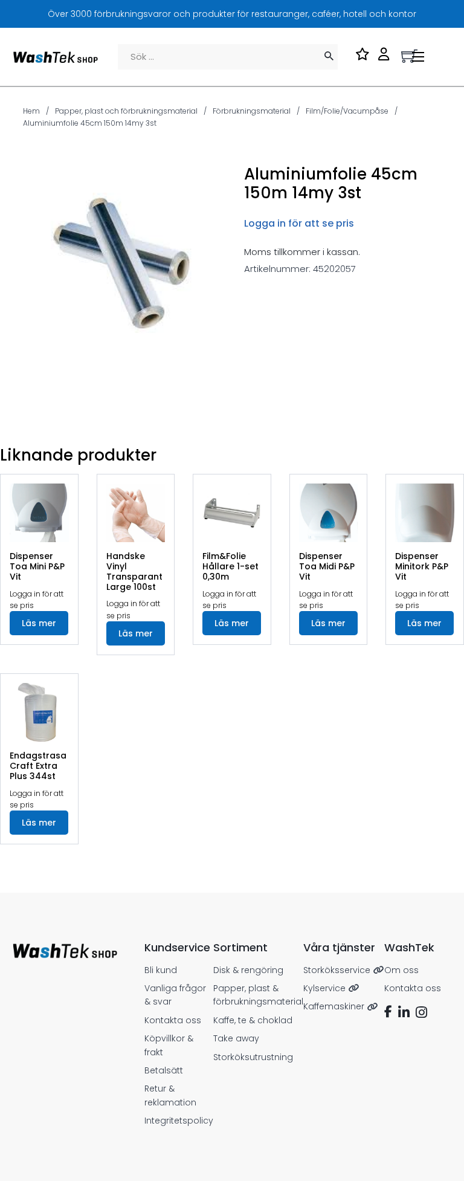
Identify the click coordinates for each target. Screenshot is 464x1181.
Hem (31, 111)
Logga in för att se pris (299, 223)
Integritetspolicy (178, 1121)
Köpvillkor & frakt (168, 1045)
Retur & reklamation (170, 1095)
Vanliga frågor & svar (175, 995)
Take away (236, 1038)
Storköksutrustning (253, 1057)
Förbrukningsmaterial (252, 111)
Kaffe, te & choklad (252, 1020)
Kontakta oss (172, 1020)
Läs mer (39, 623)
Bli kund (160, 970)
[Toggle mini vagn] (409, 56)
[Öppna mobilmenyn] (418, 57)
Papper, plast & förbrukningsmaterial (258, 995)
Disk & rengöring (248, 970)
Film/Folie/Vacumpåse (347, 111)
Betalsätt (163, 1070)
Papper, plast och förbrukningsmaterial (126, 111)
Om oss (401, 970)
